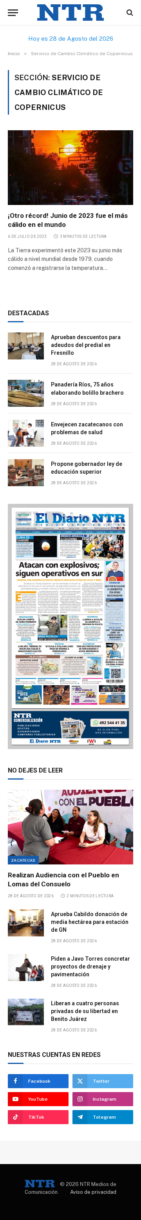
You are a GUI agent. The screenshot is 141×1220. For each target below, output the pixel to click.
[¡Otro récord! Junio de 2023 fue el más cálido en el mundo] (70, 167)
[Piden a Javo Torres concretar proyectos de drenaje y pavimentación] (26, 967)
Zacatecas (23, 860)
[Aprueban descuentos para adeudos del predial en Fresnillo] (26, 345)
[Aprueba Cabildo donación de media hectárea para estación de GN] (26, 922)
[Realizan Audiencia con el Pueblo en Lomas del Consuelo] (70, 827)
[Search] (129, 13)
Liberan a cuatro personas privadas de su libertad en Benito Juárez (85, 1011)
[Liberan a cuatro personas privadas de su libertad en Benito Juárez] (26, 1012)
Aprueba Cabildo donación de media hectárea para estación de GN (89, 922)
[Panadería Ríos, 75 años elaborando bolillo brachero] (26, 393)
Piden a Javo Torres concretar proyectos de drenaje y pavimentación (90, 966)
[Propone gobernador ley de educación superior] (26, 472)
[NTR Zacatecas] (70, 12)
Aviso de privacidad (93, 1192)
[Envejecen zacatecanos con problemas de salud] (26, 433)
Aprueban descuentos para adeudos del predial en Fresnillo (86, 345)
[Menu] (13, 13)
